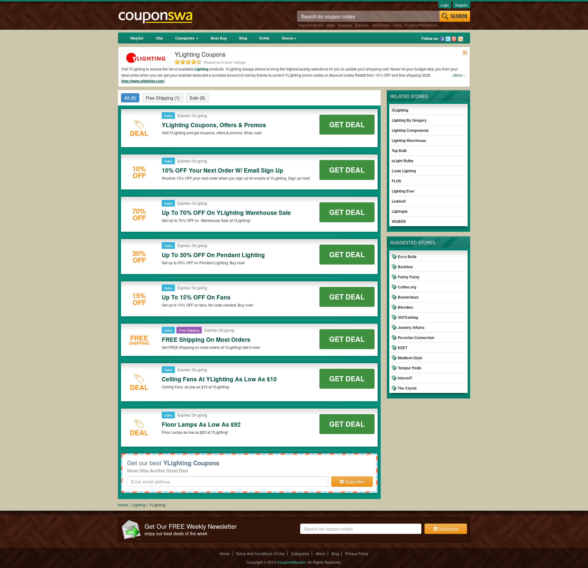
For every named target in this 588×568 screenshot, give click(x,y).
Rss (460, 38)
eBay (330, 25)
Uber (397, 25)
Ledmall (398, 201)
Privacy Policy (356, 553)
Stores (287, 38)
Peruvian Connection (416, 337)
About (320, 553)
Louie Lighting (404, 170)
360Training (408, 317)
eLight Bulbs (402, 160)
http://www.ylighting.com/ (142, 81)
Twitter (448, 38)
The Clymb (407, 388)
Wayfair (137, 38)
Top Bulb (399, 150)
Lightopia (400, 211)
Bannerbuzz (408, 297)
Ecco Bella (407, 256)
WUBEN (399, 221)
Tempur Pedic (410, 368)
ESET (402, 347)
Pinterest (453, 38)
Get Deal (347, 124)
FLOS (396, 181)
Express (362, 25)
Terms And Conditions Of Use (260, 553)
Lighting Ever (403, 191)
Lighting (201, 69)
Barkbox (405, 266)
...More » (458, 75)
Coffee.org (407, 287)
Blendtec (405, 307)
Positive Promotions (421, 25)
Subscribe (354, 481)
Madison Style (410, 357)
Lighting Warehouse (409, 140)
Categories (185, 38)
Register (461, 4)
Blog (243, 38)
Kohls (264, 38)
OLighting (400, 110)
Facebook (442, 38)
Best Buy (219, 38)
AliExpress (381, 25)
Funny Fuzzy (409, 277)
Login (445, 4)
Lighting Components (410, 130)
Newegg (345, 25)
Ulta (159, 38)
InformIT (405, 378)
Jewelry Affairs (411, 327)
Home (123, 504)
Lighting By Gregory (409, 120)
